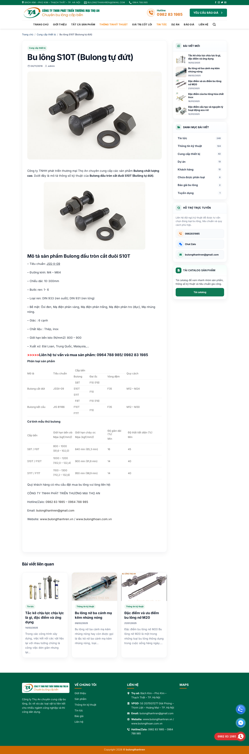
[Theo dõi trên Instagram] (219, 2)
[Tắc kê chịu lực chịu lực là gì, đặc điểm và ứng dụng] (45, 587)
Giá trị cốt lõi (142, 24)
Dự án (175, 24)
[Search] (214, 24)
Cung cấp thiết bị (46, 34)
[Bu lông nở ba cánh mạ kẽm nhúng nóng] (94, 587)
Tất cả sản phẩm (83, 24)
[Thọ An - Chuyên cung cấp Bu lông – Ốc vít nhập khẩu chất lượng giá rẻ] (64, 12)
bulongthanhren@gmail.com (55, 510)
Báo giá (189, 24)
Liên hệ (203, 24)
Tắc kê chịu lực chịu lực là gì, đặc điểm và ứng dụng (44, 617)
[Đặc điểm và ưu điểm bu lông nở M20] (144, 587)
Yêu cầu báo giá (206, 12)
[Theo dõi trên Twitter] (222, 2)
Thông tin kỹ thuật (113, 24)
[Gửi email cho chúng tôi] (225, 2)
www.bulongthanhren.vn (157, 719)
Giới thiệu (60, 24)
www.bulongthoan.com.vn (146, 723)
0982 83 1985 (156, 729)
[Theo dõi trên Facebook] (216, 2)
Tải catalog (200, 292)
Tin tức (162, 24)
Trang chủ (41, 24)
